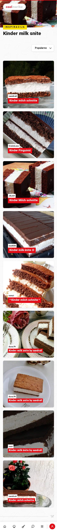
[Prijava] (52, 526)
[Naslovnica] (4, 526)
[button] (33, 526)
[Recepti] (23, 526)
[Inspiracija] (14, 526)
